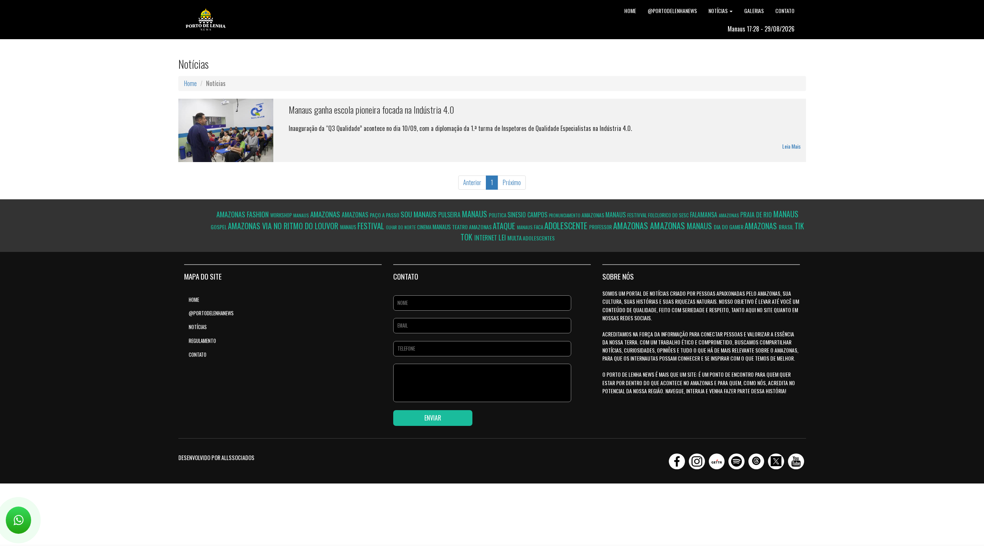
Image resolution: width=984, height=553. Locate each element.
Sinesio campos (528, 214)
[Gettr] (717, 459)
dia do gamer (729, 227)
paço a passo (385, 215)
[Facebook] (677, 459)
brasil (787, 227)
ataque (505, 226)
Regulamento (202, 340)
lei (503, 237)
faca (539, 227)
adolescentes (539, 238)
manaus (301, 215)
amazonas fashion (243, 214)
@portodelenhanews (672, 11)
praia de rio (756, 214)
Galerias (754, 11)
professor (601, 227)
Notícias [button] (718, 11)
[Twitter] (776, 459)
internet (486, 237)
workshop (281, 215)
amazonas (326, 214)
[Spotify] (736, 459)
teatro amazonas (472, 227)
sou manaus (419, 214)
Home (630, 11)
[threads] (756, 459)
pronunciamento (565, 215)
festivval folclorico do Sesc (658, 215)
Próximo (512, 182)
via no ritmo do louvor (301, 226)
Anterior (472, 182)
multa (515, 237)
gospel (219, 227)
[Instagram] (697, 459)
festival (371, 226)
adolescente (566, 225)
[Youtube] (796, 459)
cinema (424, 227)
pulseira (450, 214)
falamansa (704, 214)
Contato (785, 11)
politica (498, 215)
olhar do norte (401, 227)
